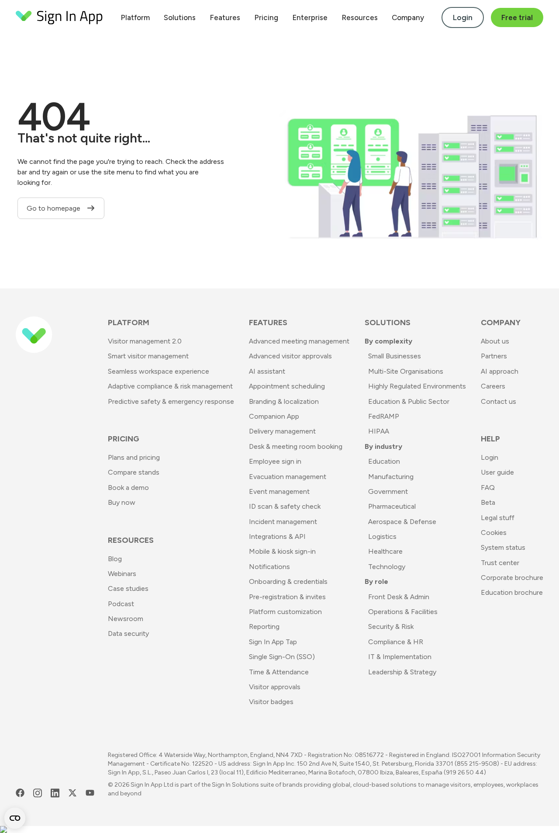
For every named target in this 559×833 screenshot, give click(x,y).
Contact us (498, 401)
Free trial (517, 17)
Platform (135, 17)
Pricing (266, 17)
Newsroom (125, 618)
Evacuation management (287, 476)
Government (388, 491)
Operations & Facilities (403, 611)
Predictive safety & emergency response (171, 401)
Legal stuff (497, 518)
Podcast (121, 604)
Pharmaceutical (392, 506)
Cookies (494, 532)
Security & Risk (391, 626)
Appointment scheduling (287, 386)
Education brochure (512, 592)
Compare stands (133, 472)
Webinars (122, 573)
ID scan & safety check (285, 506)
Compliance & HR (395, 642)
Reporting (264, 626)
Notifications (269, 566)
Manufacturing (391, 476)
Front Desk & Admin (398, 597)
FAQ (488, 487)
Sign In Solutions (235, 784)
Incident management (283, 521)
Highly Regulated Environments (417, 386)
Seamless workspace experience (158, 371)
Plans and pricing (134, 457)
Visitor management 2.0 (145, 341)
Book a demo (128, 487)
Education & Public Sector (408, 401)
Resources (360, 17)
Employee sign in (275, 461)
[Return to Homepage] (59, 17)
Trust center (500, 563)
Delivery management (282, 431)
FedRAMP (383, 416)
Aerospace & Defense (402, 521)
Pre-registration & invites (287, 597)
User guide (497, 472)
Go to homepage (54, 208)
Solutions (180, 17)
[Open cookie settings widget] (14, 818)
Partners (494, 356)
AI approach (499, 371)
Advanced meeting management (299, 341)
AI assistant (267, 371)
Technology (386, 566)
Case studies (128, 588)
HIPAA (378, 431)
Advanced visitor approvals (290, 356)
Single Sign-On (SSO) (282, 657)
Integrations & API (277, 536)
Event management (279, 491)
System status (503, 547)
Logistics (382, 536)
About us (495, 341)
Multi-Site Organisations (405, 371)
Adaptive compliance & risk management (170, 386)
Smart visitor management (148, 356)
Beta (488, 502)
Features (225, 17)
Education (384, 461)
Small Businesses (394, 356)
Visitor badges (271, 702)
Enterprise (310, 17)
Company (408, 17)
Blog (115, 559)
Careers (493, 386)
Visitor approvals (274, 687)
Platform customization (285, 611)
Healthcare (385, 551)
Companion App (274, 416)
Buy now (121, 502)
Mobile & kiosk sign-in (282, 551)
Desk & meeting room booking (295, 446)
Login (463, 17)
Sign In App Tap (273, 642)
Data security (128, 633)
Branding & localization (284, 401)
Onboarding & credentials (288, 581)
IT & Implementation (399, 657)
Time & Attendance (279, 672)
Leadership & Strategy (402, 672)
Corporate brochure (512, 577)
